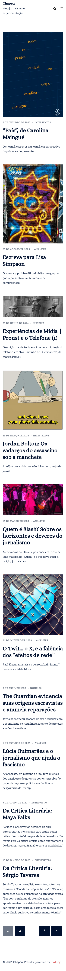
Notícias (36, 688)
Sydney (56, 962)
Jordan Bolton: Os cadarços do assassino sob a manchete (30, 450)
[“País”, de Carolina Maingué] (33, 74)
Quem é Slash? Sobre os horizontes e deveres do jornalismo (32, 536)
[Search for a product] (54, 8)
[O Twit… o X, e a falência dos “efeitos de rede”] (33, 604)
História (39, 323)
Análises (40, 249)
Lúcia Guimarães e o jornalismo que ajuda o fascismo (31, 757)
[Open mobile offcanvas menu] (62, 8)
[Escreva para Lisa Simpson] (33, 203)
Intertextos (43, 122)
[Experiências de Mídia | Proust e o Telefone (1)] (33, 306)
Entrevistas (40, 802)
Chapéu (9, 3)
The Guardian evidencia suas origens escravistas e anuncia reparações (33, 703)
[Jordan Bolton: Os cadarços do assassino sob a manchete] (33, 399)
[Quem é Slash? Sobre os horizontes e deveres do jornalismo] (33, 499)
